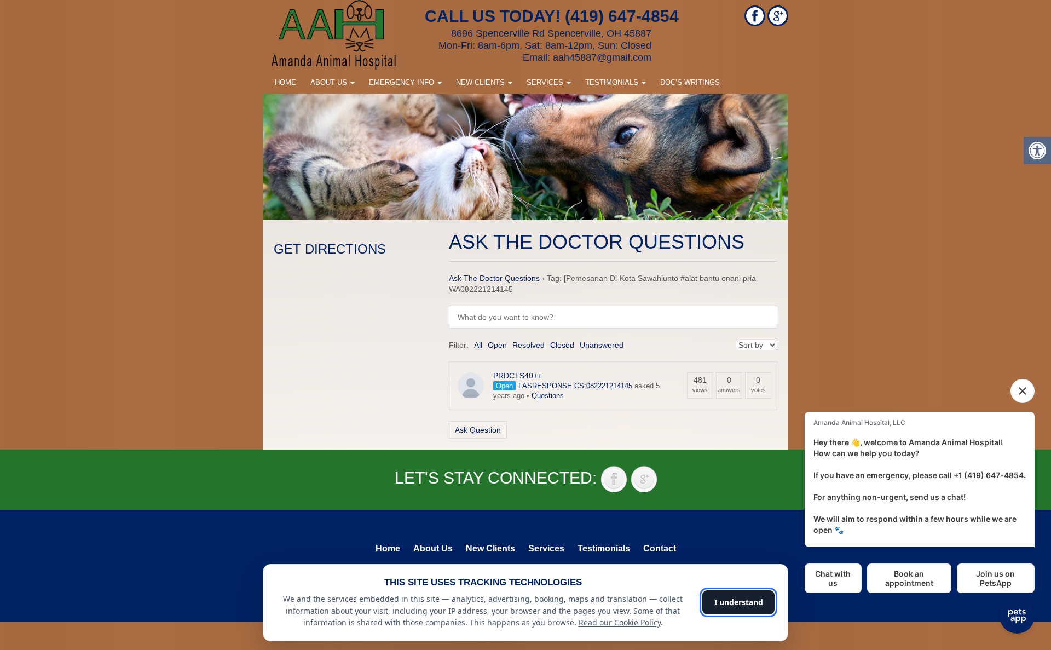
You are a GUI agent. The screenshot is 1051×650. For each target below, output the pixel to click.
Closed (562, 345)
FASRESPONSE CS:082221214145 (575, 386)
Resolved (528, 345)
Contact (659, 548)
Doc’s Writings (690, 82)
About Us (329, 82)
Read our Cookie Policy (620, 622)
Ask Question (478, 429)
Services (546, 82)
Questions (548, 396)
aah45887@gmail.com (602, 57)
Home (285, 82)
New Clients (481, 82)
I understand (738, 602)
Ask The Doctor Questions (494, 278)
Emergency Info (402, 82)
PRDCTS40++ (517, 375)
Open (497, 345)
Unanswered (601, 345)
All (478, 345)
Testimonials (612, 82)
